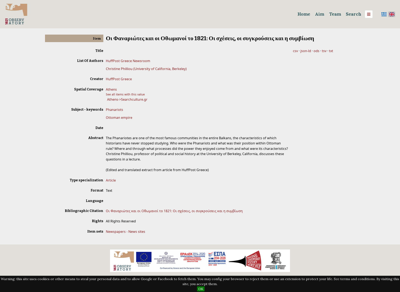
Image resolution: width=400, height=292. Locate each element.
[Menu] (368, 14)
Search (353, 14)
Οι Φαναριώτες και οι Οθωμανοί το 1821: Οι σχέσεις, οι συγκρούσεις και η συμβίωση (174, 211)
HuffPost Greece (119, 79)
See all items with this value (125, 94)
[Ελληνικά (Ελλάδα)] (384, 14)
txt (331, 51)
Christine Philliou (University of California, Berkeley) (146, 68)
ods (316, 51)
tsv (324, 51)
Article (111, 180)
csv (295, 51)
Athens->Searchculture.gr (127, 99)
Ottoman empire (119, 117)
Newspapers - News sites (125, 231)
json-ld (305, 51)
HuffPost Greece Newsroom (128, 61)
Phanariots (114, 109)
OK (200, 289)
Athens (111, 89)
